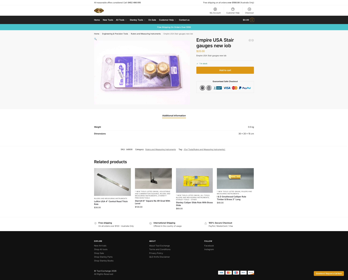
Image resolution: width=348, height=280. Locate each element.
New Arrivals (100, 245)
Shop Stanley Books (103, 260)
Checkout (249, 13)
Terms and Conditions (160, 249)
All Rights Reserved (103, 274)
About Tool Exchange (159, 245)
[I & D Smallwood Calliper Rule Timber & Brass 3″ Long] (235, 178)
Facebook (209, 245)
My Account (215, 13)
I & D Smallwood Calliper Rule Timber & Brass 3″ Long (231, 198)
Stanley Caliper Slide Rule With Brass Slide (194, 204)
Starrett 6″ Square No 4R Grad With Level (152, 202)
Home (96, 34)
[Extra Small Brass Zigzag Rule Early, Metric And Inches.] (252, 40)
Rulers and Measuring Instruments (146, 34)
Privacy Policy (156, 253)
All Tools (205, 195)
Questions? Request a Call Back (329, 273)
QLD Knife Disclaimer (159, 257)
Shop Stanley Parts (103, 257)
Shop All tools (100, 249)
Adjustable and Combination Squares (152, 192)
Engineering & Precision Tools (115, 34)
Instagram (209, 249)
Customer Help (233, 13)
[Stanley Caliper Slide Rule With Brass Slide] (194, 180)
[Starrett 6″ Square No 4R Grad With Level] (153, 178)
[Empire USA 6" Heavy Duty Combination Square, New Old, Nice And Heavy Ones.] (249, 40)
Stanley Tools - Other (186, 200)
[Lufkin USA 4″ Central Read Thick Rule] (112, 182)
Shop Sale (99, 253)
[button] (248, 20)
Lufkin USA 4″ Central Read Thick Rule (111, 202)
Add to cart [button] (112, 213)
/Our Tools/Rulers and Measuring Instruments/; (204, 149)
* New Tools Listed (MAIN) (147, 191)
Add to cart (225, 70)
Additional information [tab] (174, 115)
